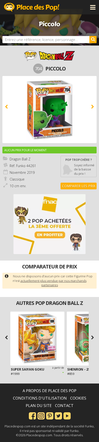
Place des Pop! (32, 7)
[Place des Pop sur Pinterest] (49, 415)
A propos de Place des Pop (49, 390)
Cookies (78, 398)
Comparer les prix (78, 186)
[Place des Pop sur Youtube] (67, 415)
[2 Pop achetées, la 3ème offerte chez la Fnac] (49, 224)
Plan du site (39, 405)
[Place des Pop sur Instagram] (41, 415)
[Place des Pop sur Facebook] (32, 415)
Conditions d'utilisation (40, 398)
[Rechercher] (93, 39)
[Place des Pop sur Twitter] (58, 415)
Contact (64, 405)
